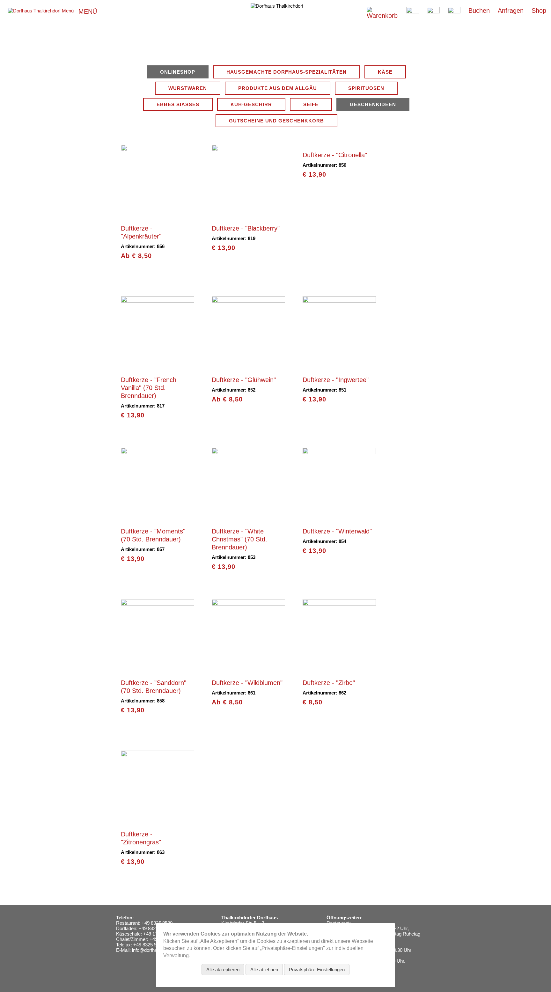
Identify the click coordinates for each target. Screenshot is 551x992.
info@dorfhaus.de (150, 950)
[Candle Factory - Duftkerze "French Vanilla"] (157, 367)
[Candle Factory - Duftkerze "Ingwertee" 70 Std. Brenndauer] (339, 367)
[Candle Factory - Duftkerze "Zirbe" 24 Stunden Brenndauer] (339, 669)
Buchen (479, 10)
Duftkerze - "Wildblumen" (247, 682)
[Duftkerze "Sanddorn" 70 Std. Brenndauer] (157, 669)
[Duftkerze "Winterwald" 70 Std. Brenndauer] (339, 518)
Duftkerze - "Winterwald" (337, 531)
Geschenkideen (373, 104)
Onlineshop (177, 72)
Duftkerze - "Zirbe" (329, 682)
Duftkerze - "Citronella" (335, 154)
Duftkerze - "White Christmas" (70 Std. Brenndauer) (239, 539)
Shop (539, 10)
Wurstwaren (187, 88)
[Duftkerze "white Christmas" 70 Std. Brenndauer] (248, 518)
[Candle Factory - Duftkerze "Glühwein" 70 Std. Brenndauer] (248, 367)
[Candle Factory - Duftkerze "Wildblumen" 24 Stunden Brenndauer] (248, 669)
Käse (385, 72)
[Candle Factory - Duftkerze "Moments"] (157, 518)
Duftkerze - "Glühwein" (244, 379)
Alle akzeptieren (222, 969)
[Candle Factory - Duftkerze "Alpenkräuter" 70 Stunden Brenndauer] (157, 215)
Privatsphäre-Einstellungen (317, 969)
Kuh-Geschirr (251, 104)
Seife (311, 104)
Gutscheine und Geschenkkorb (276, 120)
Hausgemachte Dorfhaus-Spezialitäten (286, 72)
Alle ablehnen (264, 969)
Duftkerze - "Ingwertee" (336, 379)
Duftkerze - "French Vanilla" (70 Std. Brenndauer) (148, 387)
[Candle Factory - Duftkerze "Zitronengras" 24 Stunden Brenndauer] (157, 821)
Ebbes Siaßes (178, 104)
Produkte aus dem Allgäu (277, 88)
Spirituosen (366, 88)
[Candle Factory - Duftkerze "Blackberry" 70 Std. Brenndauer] (248, 215)
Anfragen (511, 10)
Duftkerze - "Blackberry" (246, 228)
